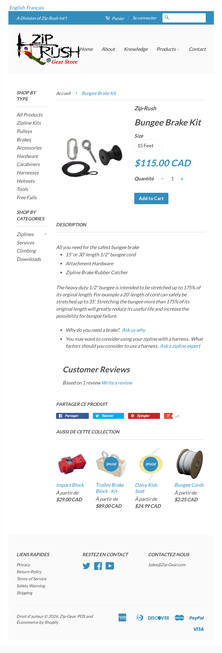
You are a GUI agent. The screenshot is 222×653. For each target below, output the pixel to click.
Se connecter (144, 17)
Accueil (63, 93)
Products (166, 49)
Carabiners (28, 164)
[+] (45, 234)
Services (25, 243)
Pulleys (24, 131)
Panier (117, 18)
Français (35, 8)
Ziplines (25, 234)
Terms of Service (31, 578)
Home (86, 49)
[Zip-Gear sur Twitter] (86, 567)
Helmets (26, 181)
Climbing (26, 251)
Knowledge (136, 49)
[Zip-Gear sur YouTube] (110, 567)
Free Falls (27, 197)
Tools (22, 189)
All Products (30, 115)
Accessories (29, 148)
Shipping (24, 592)
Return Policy (29, 571)
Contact (197, 49)
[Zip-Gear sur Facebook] (98, 567)
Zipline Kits (29, 123)
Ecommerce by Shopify (37, 622)
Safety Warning (31, 585)
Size (138, 136)
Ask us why (133, 330)
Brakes (24, 139)
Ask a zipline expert (180, 346)
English (17, 8)
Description (71, 224)
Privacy (23, 564)
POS (81, 616)
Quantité (144, 178)
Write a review (116, 383)
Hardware (27, 156)
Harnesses (28, 172)
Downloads (29, 259)
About (108, 49)
